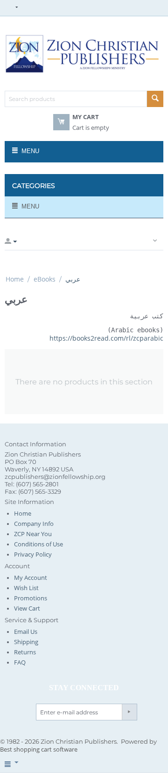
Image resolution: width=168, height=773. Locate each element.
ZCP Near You (33, 534)
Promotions (30, 598)
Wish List (26, 588)
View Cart (27, 608)
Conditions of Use (38, 544)
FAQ (20, 662)
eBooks (45, 279)
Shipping (26, 642)
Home (15, 279)
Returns (25, 652)
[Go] (129, 712)
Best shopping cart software (38, 749)
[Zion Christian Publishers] (84, 53)
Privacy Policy (33, 554)
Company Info (34, 523)
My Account (30, 577)
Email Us (25, 631)
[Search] (155, 99)
